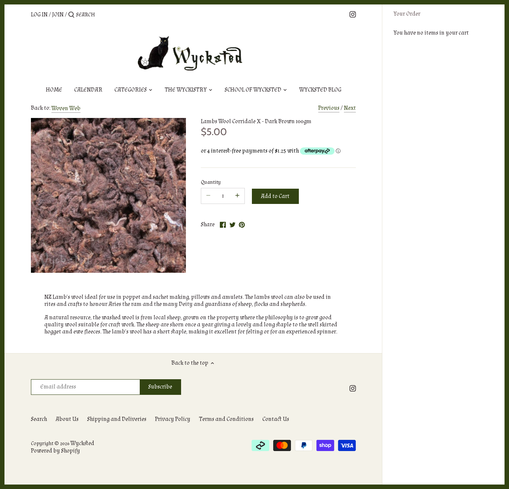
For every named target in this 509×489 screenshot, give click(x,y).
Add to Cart (275, 196)
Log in (39, 15)
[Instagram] (353, 14)
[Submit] (71, 15)
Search (39, 419)
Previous (328, 108)
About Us (67, 419)
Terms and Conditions (226, 419)
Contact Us (275, 419)
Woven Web (65, 108)
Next (350, 108)
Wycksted (82, 443)
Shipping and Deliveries (116, 419)
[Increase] (237, 196)
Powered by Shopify (55, 451)
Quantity (211, 182)
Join (58, 15)
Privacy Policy (172, 419)
